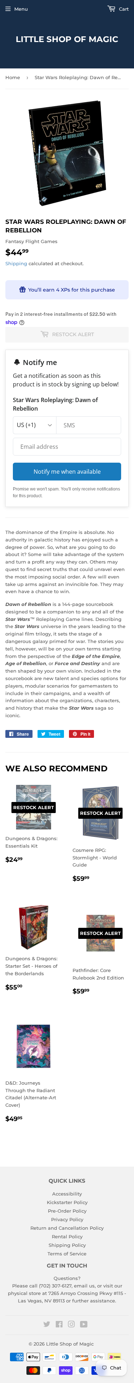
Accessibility (67, 1194)
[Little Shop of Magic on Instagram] (71, 1325)
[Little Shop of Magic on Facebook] (59, 1325)
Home (12, 77)
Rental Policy (67, 1236)
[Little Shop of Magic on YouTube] (84, 1325)
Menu (21, 9)
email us (84, 1286)
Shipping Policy (67, 1245)
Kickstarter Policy (67, 1202)
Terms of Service (67, 1253)
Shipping (16, 263)
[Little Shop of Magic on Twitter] (46, 1325)
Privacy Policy (67, 1219)
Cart (123, 9)
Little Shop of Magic (67, 39)
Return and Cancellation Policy (67, 1228)
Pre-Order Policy (67, 1211)
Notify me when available (67, 471)
